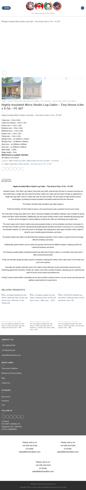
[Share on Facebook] (7, 168)
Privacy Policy (61, 487)
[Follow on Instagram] (7, 417)
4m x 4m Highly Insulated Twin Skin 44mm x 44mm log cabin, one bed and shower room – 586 (71, 325)
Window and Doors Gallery (12, 373)
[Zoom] (4, 73)
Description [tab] (6, 181)
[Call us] (15, 417)
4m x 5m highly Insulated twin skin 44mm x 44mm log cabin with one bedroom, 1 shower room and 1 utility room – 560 (42, 326)
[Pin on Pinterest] (18, 168)
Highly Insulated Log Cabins (64, 101)
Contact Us (6, 383)
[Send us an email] (11, 417)
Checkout (5, 401)
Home (4, 101)
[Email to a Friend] (15, 168)
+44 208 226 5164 (29, 446)
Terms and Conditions (10, 368)
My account (6, 397)
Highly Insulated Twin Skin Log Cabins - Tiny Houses (29, 101)
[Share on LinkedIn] (22, 168)
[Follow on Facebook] (3, 417)
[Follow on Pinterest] (18, 417)
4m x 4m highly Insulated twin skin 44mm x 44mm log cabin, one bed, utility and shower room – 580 (13, 325)
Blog (3, 378)
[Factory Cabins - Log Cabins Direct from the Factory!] (43, 6)
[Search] (82, 8)
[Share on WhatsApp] (3, 168)
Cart (3, 405)
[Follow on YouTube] (22, 417)
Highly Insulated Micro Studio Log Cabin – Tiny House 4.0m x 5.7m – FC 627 (28, 164)
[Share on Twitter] (11, 168)
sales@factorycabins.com (11, 355)
